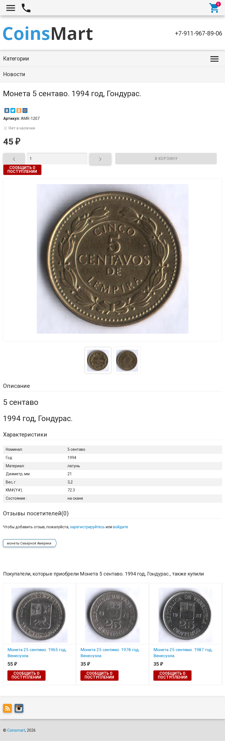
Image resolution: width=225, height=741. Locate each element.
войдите (120, 527)
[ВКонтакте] (6, 110)
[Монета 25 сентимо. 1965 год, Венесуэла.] (39, 615)
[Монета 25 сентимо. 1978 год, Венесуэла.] (112, 615)
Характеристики (25, 434)
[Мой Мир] (24, 110)
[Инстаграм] (20, 709)
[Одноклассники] (18, 110)
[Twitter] (12, 110)
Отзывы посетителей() (36, 513)
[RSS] (9, 709)
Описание (16, 386)
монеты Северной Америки (29, 543)
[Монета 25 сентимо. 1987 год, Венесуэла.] (185, 615)
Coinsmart (16, 730)
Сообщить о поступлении (22, 169)
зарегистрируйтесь (87, 527)
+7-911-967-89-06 (198, 33)
